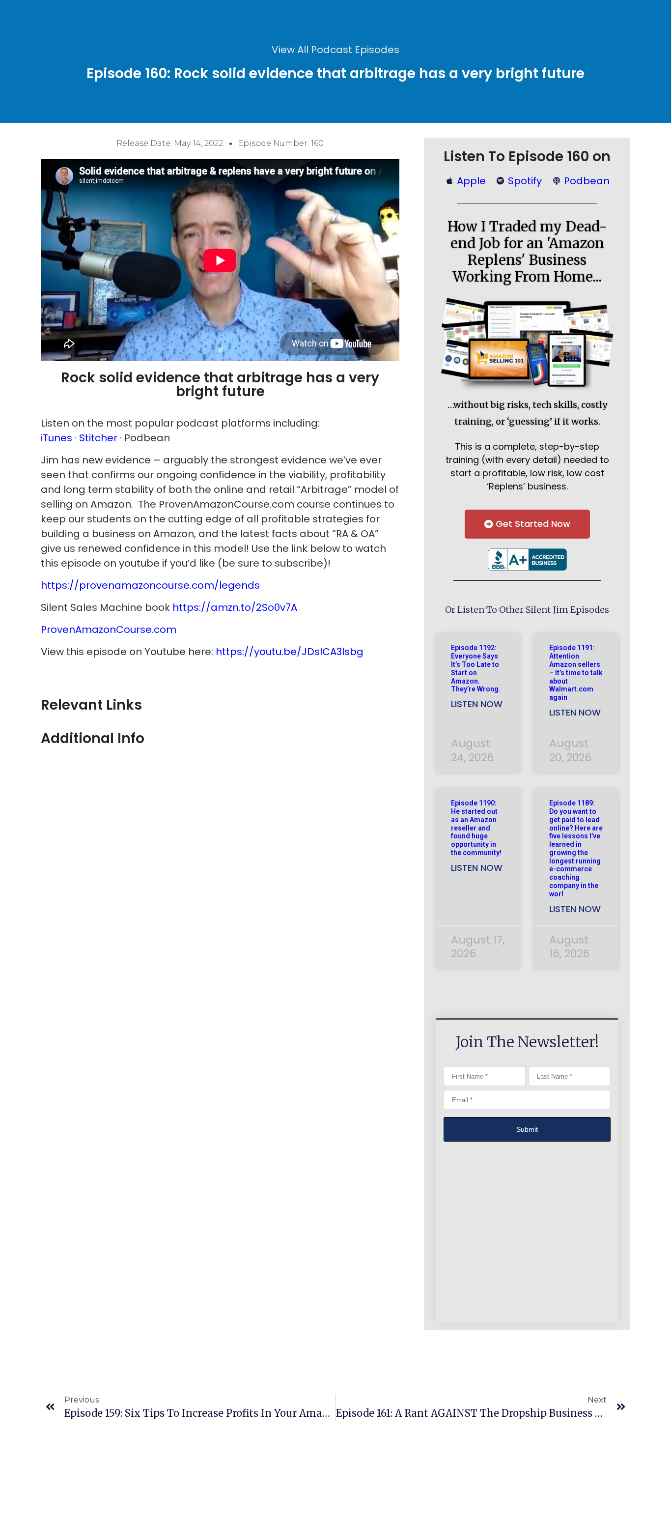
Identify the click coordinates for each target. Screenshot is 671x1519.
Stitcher (98, 438)
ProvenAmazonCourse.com (108, 629)
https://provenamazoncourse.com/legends (150, 585)
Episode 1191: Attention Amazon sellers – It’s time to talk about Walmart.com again (576, 672)
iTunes (58, 438)
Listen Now (477, 704)
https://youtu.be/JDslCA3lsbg (289, 652)
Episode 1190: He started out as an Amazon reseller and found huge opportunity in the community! (476, 828)
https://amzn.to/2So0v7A (234, 607)
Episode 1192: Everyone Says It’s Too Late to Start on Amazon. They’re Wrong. (476, 668)
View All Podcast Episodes (335, 50)
